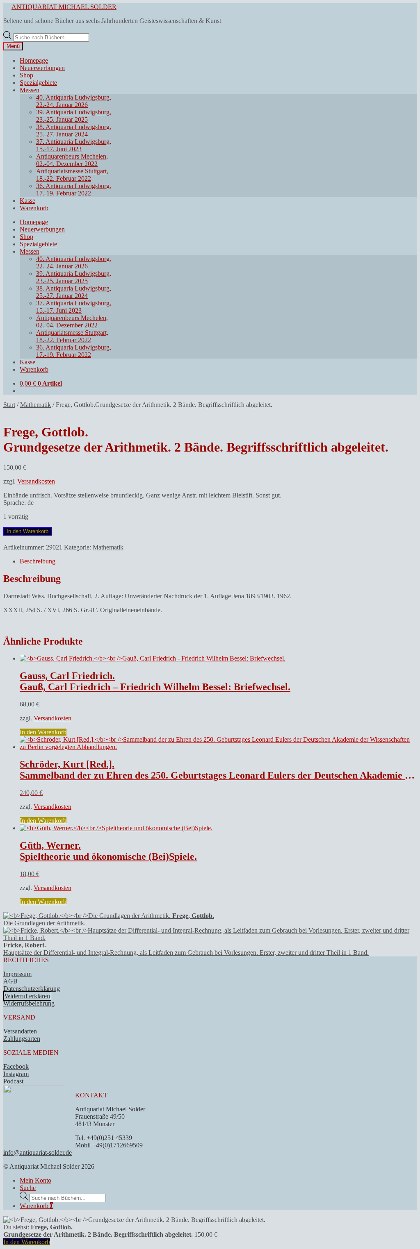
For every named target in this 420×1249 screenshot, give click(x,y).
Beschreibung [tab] (37, 561)
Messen (29, 89)
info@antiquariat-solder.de (37, 1152)
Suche (28, 1187)
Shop (26, 75)
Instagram (16, 1073)
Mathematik (35, 404)
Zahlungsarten (21, 1038)
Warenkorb (34, 207)
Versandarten (20, 1031)
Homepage (34, 60)
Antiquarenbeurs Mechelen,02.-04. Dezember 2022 (72, 160)
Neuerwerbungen (42, 67)
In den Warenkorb (27, 531)
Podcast (13, 1081)
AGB (10, 981)
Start (9, 404)
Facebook (16, 1066)
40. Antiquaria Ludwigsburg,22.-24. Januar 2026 (73, 101)
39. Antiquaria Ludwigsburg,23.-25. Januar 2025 (73, 116)
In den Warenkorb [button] (43, 732)
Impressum (17, 973)
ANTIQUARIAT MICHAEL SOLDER (63, 6)
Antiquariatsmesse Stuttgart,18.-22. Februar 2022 (72, 175)
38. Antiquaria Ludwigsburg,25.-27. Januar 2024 (73, 130)
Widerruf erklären (27, 995)
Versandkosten (36, 481)
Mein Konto (35, 1180)
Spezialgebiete (38, 82)
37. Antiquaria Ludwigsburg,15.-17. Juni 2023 (73, 145)
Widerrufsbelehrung (29, 1003)
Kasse (27, 200)
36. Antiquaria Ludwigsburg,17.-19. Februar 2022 (73, 189)
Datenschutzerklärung (31, 988)
